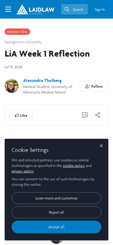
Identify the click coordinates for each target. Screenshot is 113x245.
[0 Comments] (85, 115)
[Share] (97, 115)
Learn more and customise (56, 198)
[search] (74, 9)
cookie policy (74, 165)
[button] (94, 86)
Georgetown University (23, 41)
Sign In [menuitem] (100, 9)
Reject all (56, 212)
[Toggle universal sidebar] (8, 9)
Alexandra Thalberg (42, 80)
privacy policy (23, 171)
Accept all (56, 226)
